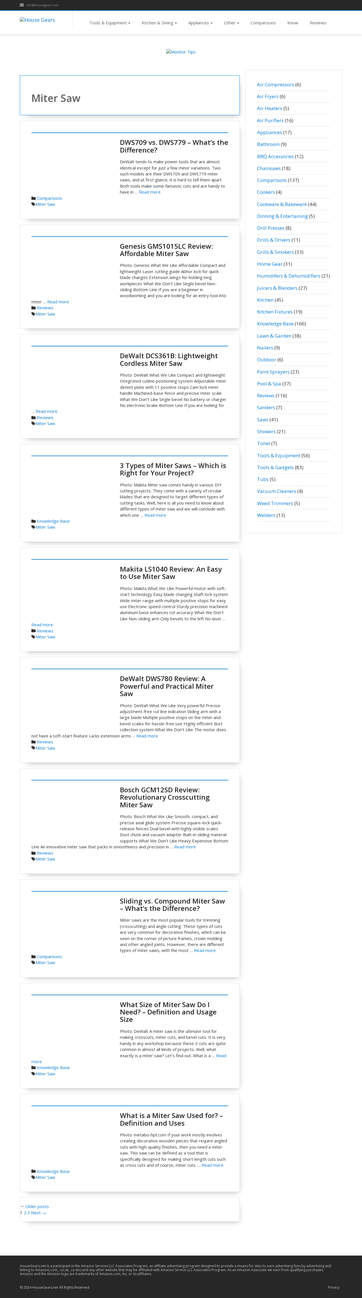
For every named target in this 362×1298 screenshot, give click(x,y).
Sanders (266, 407)
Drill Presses (271, 228)
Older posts (37, 1206)
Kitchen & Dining (157, 22)
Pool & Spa (269, 383)
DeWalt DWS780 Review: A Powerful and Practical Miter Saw (167, 686)
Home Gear (270, 264)
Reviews (318, 22)
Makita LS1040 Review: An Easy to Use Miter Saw (171, 572)
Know (292, 22)
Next (38, 1212)
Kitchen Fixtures (275, 311)
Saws (262, 419)
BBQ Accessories (275, 156)
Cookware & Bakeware (282, 204)
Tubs (263, 479)
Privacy (333, 1287)
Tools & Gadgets (275, 467)
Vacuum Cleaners (276, 491)
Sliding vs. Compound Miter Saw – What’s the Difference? (172, 904)
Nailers (265, 347)
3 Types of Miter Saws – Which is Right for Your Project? (173, 469)
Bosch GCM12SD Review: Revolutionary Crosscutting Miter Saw (165, 797)
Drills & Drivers (273, 240)
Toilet (263, 443)
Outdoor (266, 359)
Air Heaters (269, 108)
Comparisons (263, 22)
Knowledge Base (53, 521)
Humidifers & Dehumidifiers (288, 276)
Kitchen (265, 300)
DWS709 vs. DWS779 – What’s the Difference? (174, 146)
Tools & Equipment (108, 22)
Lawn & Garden (274, 335)
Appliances (198, 22)
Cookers (266, 192)
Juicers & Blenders (277, 288)
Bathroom (268, 144)
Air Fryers (268, 96)
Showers (266, 431)
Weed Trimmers (275, 503)
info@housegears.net (42, 5)
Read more (150, 192)
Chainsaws (269, 168)
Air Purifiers (270, 120)
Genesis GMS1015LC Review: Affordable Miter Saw (166, 249)
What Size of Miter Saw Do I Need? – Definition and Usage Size (168, 1012)
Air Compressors (275, 84)
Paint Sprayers (273, 371)
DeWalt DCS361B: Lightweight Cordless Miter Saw (169, 359)
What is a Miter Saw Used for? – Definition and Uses (171, 1119)
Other (230, 22)
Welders (266, 515)
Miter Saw (45, 204)
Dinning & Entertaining (282, 216)
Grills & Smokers (275, 252)
